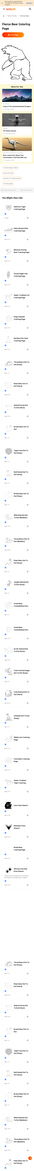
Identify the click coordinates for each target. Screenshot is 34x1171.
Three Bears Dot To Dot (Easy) (21, 363)
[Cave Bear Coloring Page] (8, 759)
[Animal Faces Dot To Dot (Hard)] (8, 406)
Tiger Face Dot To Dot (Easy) (21, 452)
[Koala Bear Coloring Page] (8, 848)
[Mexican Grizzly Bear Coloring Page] (8, 251)
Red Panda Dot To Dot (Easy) (21, 473)
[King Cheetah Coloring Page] (8, 317)
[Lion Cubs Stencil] (8, 805)
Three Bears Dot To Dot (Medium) (21, 540)
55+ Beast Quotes (9, 131)
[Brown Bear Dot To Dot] (8, 427)
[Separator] (30, 1158)
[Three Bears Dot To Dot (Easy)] (8, 363)
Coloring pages (8, 183)
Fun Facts (6, 104)
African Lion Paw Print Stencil (20, 870)
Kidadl (4, 15)
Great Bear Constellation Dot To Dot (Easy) (21, 605)
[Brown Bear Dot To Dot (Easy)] (8, 494)
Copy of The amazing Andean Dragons (17, 106)
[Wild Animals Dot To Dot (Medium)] (8, 516)
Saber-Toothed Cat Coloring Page (21, 296)
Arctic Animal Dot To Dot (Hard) (21, 650)
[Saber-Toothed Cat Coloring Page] (8, 296)
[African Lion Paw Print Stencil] (8, 870)
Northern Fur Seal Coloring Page (21, 339)
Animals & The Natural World (12, 178)
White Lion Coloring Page (22, 738)
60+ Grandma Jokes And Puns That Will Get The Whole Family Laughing (14, 3)
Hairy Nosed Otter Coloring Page (21, 229)
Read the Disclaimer (10, 190)
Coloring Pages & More (10, 168)
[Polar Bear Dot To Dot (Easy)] (8, 561)
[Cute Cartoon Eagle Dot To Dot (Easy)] (8, 671)
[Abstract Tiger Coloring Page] (8, 207)
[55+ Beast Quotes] (17, 121)
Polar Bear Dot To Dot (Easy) (21, 561)
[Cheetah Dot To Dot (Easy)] (8, 716)
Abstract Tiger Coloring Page (20, 208)
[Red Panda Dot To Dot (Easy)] (8, 473)
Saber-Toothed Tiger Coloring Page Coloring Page (22, 781)
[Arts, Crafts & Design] (5, 214)
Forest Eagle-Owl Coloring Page (21, 275)
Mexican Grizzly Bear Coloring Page (21, 251)
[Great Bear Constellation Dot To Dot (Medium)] (8, 628)
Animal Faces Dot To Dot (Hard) (21, 406)
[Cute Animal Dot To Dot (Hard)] (8, 693)
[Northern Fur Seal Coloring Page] (8, 339)
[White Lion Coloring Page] (8, 738)
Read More (29, 3)
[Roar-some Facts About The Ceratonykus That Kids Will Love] (17, 146)
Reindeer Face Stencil (19, 827)
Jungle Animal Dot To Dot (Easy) (21, 583)
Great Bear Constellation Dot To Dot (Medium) (21, 628)
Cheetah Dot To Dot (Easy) (21, 717)
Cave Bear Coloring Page (22, 760)
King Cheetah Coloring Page (19, 318)
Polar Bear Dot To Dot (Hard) (21, 385)
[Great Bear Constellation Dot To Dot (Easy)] (8, 604)
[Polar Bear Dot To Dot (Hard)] (8, 384)
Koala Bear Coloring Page (19, 848)
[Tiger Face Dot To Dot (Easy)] (8, 451)
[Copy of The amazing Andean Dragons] (17, 95)
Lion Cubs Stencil (21, 805)
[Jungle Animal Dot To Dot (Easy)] (8, 583)
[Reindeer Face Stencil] (8, 826)
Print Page (14, 35)
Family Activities (12, 16)
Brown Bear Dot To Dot (21, 428)
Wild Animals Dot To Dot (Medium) (21, 516)
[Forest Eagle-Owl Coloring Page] (8, 274)
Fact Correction (28, 190)
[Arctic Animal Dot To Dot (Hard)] (8, 650)
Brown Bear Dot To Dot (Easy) (21, 495)
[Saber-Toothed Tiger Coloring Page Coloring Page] (8, 781)
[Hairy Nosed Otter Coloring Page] (8, 229)
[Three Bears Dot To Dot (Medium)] (8, 540)
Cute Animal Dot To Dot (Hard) (21, 693)
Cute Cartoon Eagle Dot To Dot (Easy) (22, 672)
